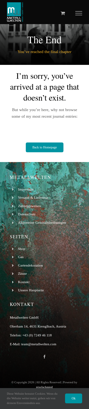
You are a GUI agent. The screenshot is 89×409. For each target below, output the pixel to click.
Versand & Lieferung (33, 197)
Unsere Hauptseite (31, 290)
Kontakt (23, 282)
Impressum (26, 189)
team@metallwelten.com (38, 344)
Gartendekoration (30, 265)
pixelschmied (44, 387)
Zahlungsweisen (29, 206)
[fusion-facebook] (44, 356)
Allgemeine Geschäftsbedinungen (42, 222)
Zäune (22, 273)
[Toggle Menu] (78, 13)
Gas (21, 257)
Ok (74, 398)
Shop (21, 249)
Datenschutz (27, 214)
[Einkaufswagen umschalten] (63, 13)
